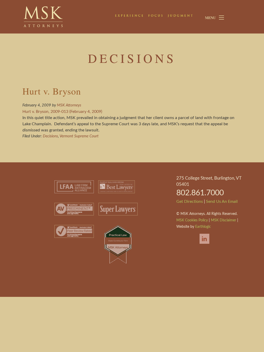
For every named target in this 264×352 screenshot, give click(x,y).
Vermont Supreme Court (79, 136)
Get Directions (189, 201)
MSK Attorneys (62, 17)
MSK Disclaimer (223, 220)
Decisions (50, 136)
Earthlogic (203, 227)
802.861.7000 (200, 193)
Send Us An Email (222, 201)
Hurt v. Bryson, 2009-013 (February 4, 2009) (62, 112)
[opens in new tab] (201, 244)
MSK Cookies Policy (192, 220)
